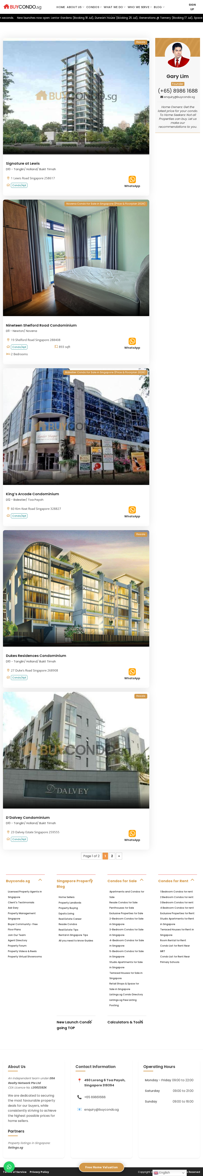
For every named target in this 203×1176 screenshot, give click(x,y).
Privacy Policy (39, 1172)
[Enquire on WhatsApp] (9, 1166)
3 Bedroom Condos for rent (176, 902)
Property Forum (17, 945)
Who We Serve (138, 7)
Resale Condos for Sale (123, 902)
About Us (74, 7)
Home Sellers (67, 897)
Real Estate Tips (68, 929)
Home (60, 7)
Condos (92, 7)
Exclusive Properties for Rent (177, 913)
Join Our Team (17, 935)
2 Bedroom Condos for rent (176, 897)
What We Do (113, 7)
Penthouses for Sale (121, 907)
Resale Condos (68, 924)
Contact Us (111, 16)
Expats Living (66, 913)
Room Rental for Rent (173, 940)
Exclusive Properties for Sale (126, 913)
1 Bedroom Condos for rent (176, 891)
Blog (158, 7)
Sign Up (192, 7)
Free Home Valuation (101, 1167)
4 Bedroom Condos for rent (177, 907)
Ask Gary (13, 907)
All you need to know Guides (76, 940)
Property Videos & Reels (22, 951)
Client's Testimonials (21, 902)
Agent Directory (17, 940)
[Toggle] (40, 879)
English (164, 1172)
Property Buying (68, 908)
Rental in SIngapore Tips (73, 935)
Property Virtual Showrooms (25, 956)
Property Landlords (70, 902)
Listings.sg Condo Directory (126, 994)
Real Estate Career (70, 919)
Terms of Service (15, 1172)
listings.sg (15, 1148)
